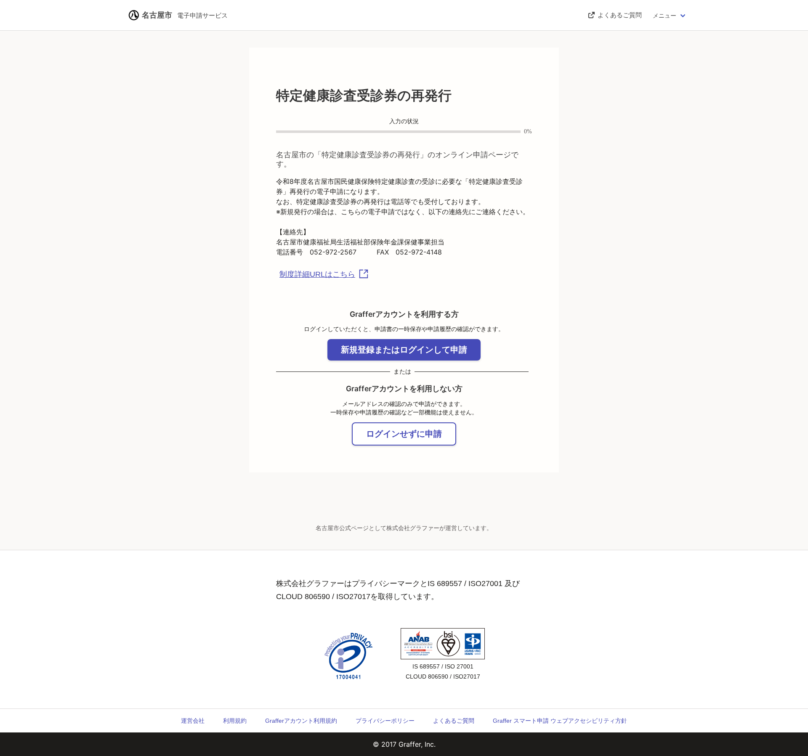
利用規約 (235, 720)
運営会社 (193, 720)
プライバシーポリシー (385, 720)
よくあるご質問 (453, 720)
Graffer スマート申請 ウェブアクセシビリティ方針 (560, 720)
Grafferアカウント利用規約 (301, 720)
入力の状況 (404, 121)
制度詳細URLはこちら (317, 274)
